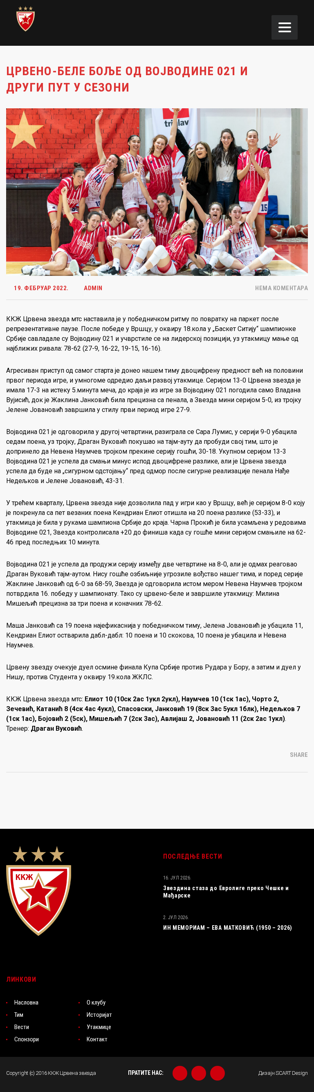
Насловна (26, 1002)
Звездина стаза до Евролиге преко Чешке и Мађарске (226, 892)
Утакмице (99, 1027)
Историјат (99, 1014)
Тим (18, 1014)
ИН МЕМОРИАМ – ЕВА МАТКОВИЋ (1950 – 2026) (227, 927)
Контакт (97, 1039)
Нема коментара (281, 288)
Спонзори (26, 1039)
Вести (21, 1027)
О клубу (96, 1002)
